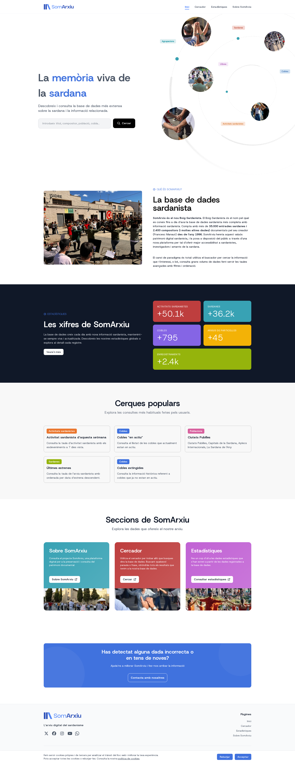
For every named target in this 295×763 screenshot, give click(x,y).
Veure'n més (53, 351)
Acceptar (243, 756)
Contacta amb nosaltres (147, 677)
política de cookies (128, 758)
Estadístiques (219, 6)
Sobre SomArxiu (242, 6)
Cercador (200, 6)
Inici (187, 6)
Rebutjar (225, 756)
